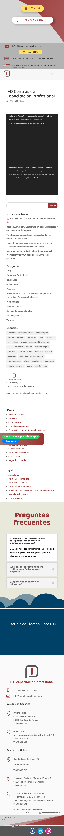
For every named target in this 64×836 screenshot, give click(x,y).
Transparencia (15, 498)
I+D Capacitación (16, 414)
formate (21, 352)
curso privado (13, 342)
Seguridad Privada (17, 460)
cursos (24, 342)
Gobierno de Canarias (43, 352)
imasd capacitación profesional (31, 356)
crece (41, 337)
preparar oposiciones (16, 366)
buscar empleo (42, 333)
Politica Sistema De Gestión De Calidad (27, 430)
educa (10, 347)
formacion (12, 352)
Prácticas (10, 289)
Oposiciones (12, 284)
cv (48, 342)
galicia (29, 352)
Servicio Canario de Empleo (19, 311)
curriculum (50, 337)
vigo (45, 366)
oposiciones (37, 361)
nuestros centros (14, 361)
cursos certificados (37, 342)
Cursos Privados (16, 448)
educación (19, 347)
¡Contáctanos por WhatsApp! (21, 436)
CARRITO (33, 52)
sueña (29, 366)
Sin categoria (12, 315)
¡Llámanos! (10, 441)
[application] (32, 140)
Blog (21, 101)
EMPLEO (35, 8)
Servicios (12, 418)
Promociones (12, 302)
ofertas (26, 361)
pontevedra (49, 361)
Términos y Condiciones (19, 486)
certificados (31, 337)
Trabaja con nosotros (18, 426)
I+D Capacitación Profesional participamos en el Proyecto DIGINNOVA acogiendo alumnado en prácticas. (29, 255)
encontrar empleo (42, 347)
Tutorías (10, 320)
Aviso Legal (13, 475)
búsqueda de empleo (16, 337)
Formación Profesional (17, 275)
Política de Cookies (17, 483)
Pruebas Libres (13, 306)
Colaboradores (15, 422)
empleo (29, 347)
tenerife (38, 366)
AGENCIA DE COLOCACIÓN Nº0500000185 (33, 58)
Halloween (12, 356)
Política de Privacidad (18, 479)
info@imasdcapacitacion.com (26, 46)
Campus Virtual (34, 20)
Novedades (11, 280)
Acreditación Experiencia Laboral (20, 333)
